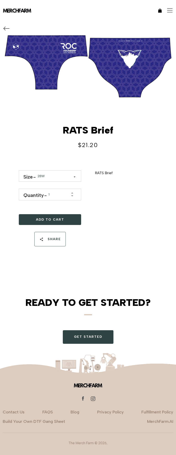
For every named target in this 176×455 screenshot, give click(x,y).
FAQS (47, 412)
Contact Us (14, 412)
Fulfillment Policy (157, 412)
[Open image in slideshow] (88, 69)
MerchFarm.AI (160, 421)
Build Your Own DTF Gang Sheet (34, 421)
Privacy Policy (110, 412)
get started (88, 337)
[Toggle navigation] (169, 10)
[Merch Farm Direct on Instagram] (93, 398)
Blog (75, 412)
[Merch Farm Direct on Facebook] (83, 398)
